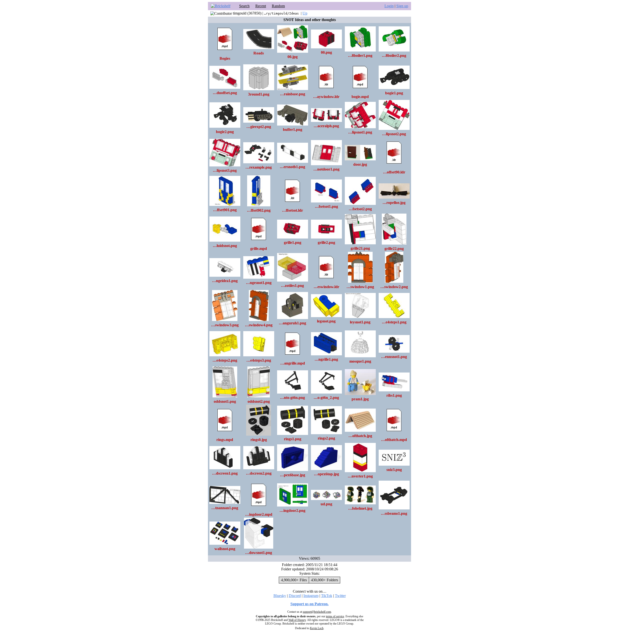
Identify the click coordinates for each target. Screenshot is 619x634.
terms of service (335, 616)
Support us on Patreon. (309, 604)
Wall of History (297, 620)
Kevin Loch (317, 628)
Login (389, 6)
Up (304, 13)
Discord (295, 596)
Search (244, 6)
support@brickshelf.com (317, 611)
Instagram (310, 596)
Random (278, 6)
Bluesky (279, 596)
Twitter (340, 596)
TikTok (326, 596)
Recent (260, 6)
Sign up (402, 6)
